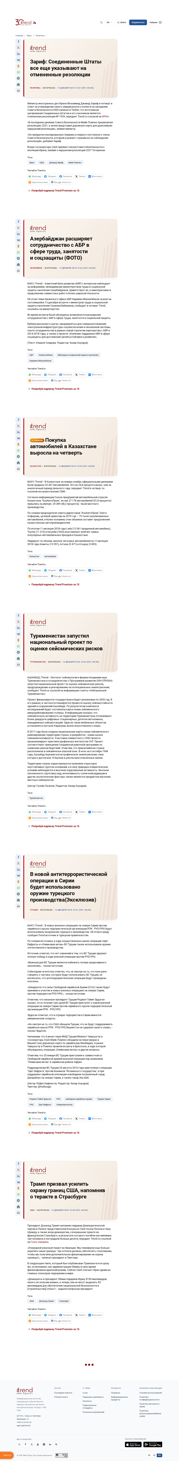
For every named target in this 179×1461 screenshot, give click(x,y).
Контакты (87, 1401)
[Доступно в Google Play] (152, 1444)
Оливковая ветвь (64, 1104)
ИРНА (105, 116)
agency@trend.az (23, 1425)
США (42, 162)
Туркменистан (36, 798)
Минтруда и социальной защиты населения (78, 355)
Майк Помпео (75, 162)
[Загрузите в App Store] (133, 1444)
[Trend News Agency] (24, 1390)
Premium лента (61, 1397)
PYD (58, 1099)
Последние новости (63, 1393)
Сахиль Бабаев (46, 355)
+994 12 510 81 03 (24, 1422)
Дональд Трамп (46, 1301)
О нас (85, 1393)
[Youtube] (37, 1444)
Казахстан (34, 556)
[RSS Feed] (56, 1444)
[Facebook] (25, 1444)
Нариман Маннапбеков (40, 361)
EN (149, 1455)
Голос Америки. (40, 1241)
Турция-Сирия (103, 1099)
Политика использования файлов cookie (150, 1413)
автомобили (50, 556)
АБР (31, 355)
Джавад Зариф (56, 162)
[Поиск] (101, 22)
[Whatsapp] (19, 1444)
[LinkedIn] (50, 1444)
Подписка (115, 1393)
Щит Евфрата (45, 1104)
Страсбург (64, 1301)
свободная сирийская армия (79, 1099)
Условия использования (150, 1393)
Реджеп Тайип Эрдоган (40, 1099)
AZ (154, 1455)
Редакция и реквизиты (93, 1397)
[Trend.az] (26, 22)
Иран (32, 162)
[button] (18, 41)
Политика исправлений (93, 1412)
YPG (31, 1104)
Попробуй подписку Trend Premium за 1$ (55, 190)
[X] (31, 1444)
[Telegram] (43, 1444)
